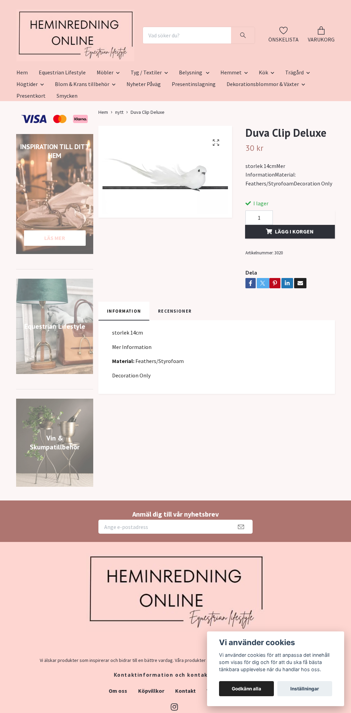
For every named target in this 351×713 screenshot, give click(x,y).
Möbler (105, 116)
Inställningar (304, 688)
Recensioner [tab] (175, 355)
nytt (119, 157)
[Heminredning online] (106, 49)
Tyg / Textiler (146, 116)
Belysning (191, 116)
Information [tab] (124, 355)
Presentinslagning (194, 128)
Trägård (294, 116)
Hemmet (231, 116)
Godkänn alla (246, 688)
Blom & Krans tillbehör (82, 128)
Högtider (27, 128)
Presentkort (31, 140)
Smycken (67, 140)
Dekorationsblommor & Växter (263, 128)
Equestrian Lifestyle (62, 116)
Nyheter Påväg (143, 128)
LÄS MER (54, 282)
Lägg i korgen (294, 276)
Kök (263, 116)
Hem (22, 116)
